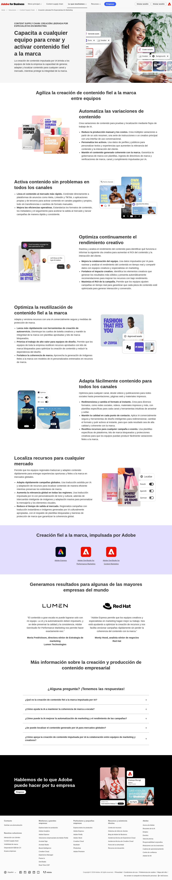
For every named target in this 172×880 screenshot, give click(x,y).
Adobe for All (147, 856)
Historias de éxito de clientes (118, 831)
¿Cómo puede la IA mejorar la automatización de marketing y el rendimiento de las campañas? (76, 718)
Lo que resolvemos (76, 4)
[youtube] (38, 872)
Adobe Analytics (44, 831)
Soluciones (12, 10)
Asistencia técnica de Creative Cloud (120, 841)
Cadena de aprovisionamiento (153, 849)
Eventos (145, 835)
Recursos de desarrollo (116, 848)
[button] (10, 872)
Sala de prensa (148, 839)
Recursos (95, 4)
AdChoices (164, 876)
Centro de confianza (150, 852)
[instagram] (25, 872)
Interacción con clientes (12, 837)
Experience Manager (46, 855)
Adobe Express (61, 560)
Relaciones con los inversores (153, 845)
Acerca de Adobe (148, 825)
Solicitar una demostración (13, 825)
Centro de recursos (114, 828)
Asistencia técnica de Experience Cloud (121, 838)
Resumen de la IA (149, 828)
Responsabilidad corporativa (153, 842)
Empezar (110, 4)
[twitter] (29, 872)
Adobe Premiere (79, 851)
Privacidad (118, 872)
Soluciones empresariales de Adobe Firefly (52, 838)
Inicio (3, 10)
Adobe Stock (77, 838)
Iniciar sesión (142, 4)
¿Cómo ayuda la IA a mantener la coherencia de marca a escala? (60, 709)
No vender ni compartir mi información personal (140, 876)
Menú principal (34, 4)
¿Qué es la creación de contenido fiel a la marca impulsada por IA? (61, 700)
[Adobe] (169, 4)
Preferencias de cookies (147, 872)
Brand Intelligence (45, 848)
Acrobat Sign (43, 841)
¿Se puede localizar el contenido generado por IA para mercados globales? (65, 728)
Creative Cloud (44, 851)
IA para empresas (10, 851)
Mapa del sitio (162, 872)
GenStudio (42, 862)
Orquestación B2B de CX (12, 848)
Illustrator (76, 845)
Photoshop (77, 848)
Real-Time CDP (44, 865)
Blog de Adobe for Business (117, 834)
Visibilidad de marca (11, 844)
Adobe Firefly (77, 834)
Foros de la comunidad (116, 845)
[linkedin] (34, 872)
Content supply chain (54, 4)
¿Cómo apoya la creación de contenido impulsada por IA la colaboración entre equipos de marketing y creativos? (80, 739)
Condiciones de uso (131, 872)
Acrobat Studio (44, 845)
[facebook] (20, 872)
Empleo (145, 832)
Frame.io (42, 858)
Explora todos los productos (48, 828)
